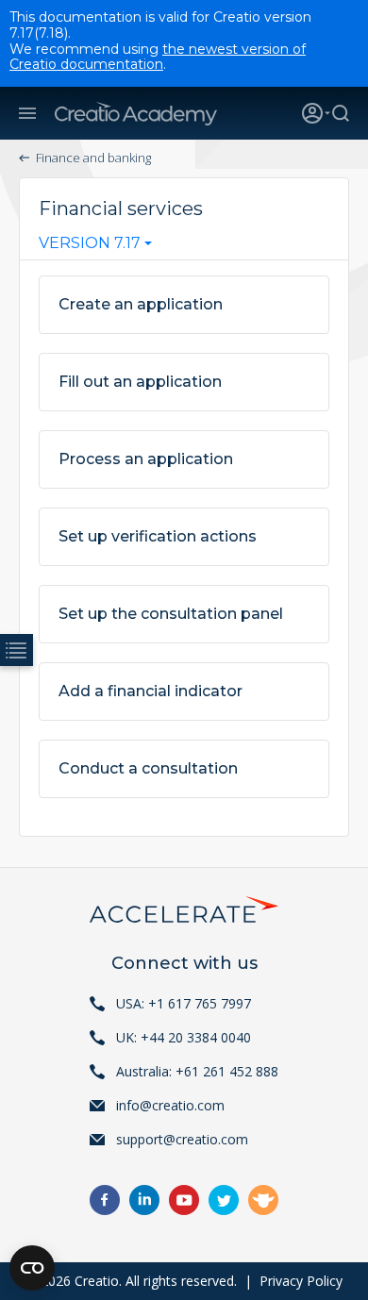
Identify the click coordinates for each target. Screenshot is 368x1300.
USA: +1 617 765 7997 (183, 1003)
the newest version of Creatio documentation (157, 57)
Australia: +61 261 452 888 (197, 1071)
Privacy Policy (301, 1281)
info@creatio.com (170, 1105)
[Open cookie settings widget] (32, 1268)
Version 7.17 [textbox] (90, 243)
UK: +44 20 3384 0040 (183, 1037)
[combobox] (95, 247)
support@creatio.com (182, 1139)
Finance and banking (93, 157)
